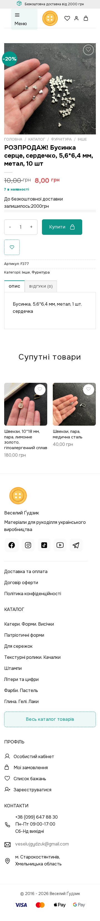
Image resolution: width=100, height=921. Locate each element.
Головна (13, 139)
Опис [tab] (14, 286)
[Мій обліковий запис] (76, 18)
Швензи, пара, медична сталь (67, 434)
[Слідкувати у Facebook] (12, 545)
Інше (82, 139)
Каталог (36, 139)
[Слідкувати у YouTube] (60, 546)
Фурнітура (61, 139)
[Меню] (24, 19)
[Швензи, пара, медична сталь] (74, 404)
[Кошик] (86, 18)
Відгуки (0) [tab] (40, 286)
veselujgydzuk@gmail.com (42, 844)
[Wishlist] (67, 18)
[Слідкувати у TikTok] (44, 546)
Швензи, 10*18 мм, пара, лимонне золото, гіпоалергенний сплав (25, 440)
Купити (57, 227)
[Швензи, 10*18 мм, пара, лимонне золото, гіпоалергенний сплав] (25, 404)
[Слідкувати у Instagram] (28, 546)
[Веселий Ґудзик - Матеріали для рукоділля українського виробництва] (50, 18)
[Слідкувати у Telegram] (76, 546)
